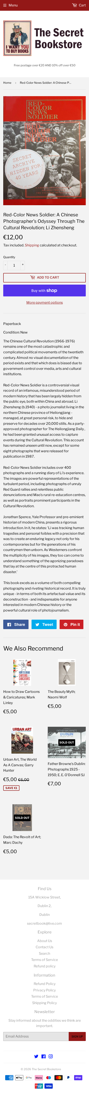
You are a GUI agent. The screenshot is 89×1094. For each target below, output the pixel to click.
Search (44, 953)
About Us (44, 941)
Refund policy (45, 966)
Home (7, 82)
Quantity (9, 257)
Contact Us (44, 947)
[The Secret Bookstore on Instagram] (51, 1057)
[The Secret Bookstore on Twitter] (36, 1057)
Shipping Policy (44, 1003)
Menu (13, 5)
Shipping (32, 245)
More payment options (44, 302)
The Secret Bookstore (46, 1069)
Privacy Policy (44, 990)
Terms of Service (44, 960)
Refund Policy (45, 984)
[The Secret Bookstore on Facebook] (43, 1057)
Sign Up (77, 1036)
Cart (82, 5)
